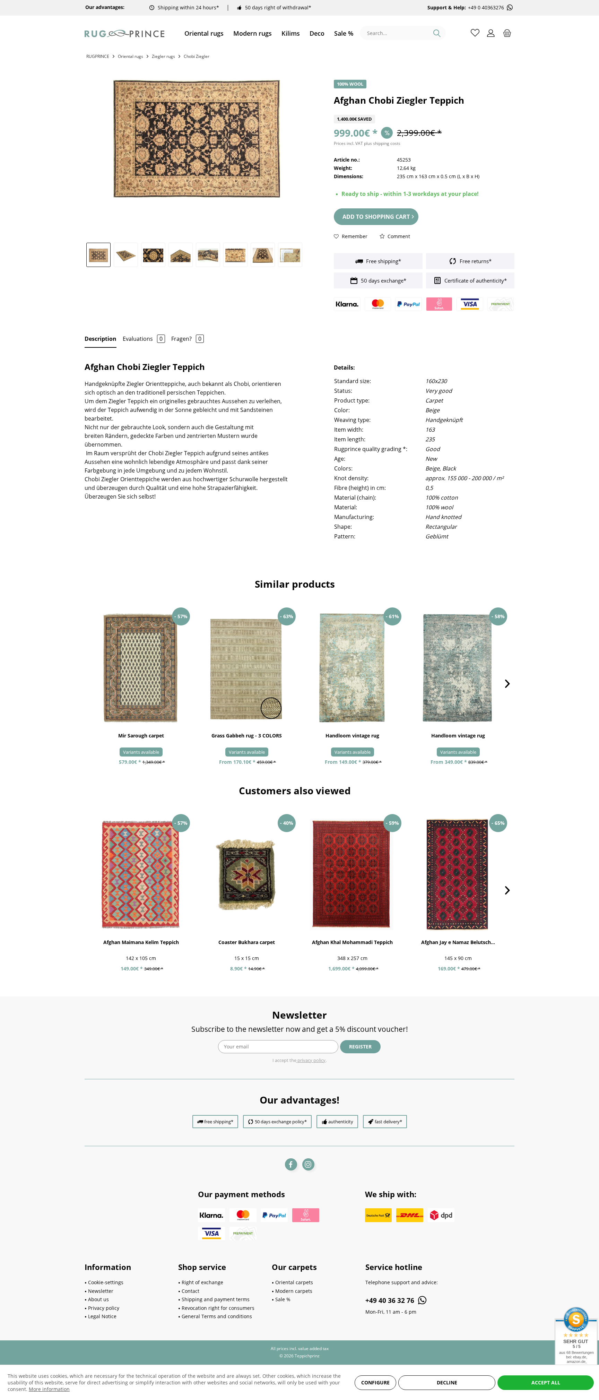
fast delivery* (388, 1121)
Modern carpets (293, 1291)
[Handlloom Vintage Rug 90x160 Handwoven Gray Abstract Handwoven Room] (352, 668)
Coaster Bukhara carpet (246, 942)
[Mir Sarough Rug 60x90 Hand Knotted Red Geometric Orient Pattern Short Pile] (141, 668)
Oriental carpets (294, 1282)
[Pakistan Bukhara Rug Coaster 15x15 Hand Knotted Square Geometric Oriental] (246, 874)
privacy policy (310, 1060)
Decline (447, 1382)
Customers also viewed (295, 790)
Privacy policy (103, 1308)
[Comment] (424, 110)
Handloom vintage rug (352, 735)
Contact (190, 1291)
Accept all (545, 1382)
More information (49, 1389)
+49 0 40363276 (486, 7)
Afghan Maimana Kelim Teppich (141, 942)
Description (100, 339)
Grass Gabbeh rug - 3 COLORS (246, 735)
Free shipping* (383, 261)
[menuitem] (204, 33)
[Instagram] (308, 1164)
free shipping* (218, 1121)
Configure (375, 1382)
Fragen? (186, 339)
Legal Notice (102, 1316)
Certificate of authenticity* (475, 280)
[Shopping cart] (507, 33)
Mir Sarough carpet (141, 735)
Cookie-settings (105, 1282)
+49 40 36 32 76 (390, 1300)
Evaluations (143, 339)
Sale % (282, 1299)
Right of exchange (202, 1282)
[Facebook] (291, 1164)
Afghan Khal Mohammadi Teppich (352, 942)
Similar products (295, 583)
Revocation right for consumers (218, 1308)
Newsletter (100, 1291)
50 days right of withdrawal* (278, 7)
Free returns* (475, 261)
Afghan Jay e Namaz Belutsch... (458, 942)
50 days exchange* (382, 280)
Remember (353, 236)
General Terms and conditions (217, 1316)
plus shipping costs (382, 143)
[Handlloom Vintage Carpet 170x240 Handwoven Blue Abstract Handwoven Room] (458, 668)
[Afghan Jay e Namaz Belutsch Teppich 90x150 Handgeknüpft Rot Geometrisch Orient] (458, 874)
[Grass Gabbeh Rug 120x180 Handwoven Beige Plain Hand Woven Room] (246, 668)
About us (98, 1299)
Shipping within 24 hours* (188, 7)
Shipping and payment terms (216, 1299)
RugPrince (97, 56)
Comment (398, 236)
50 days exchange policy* (281, 1121)
